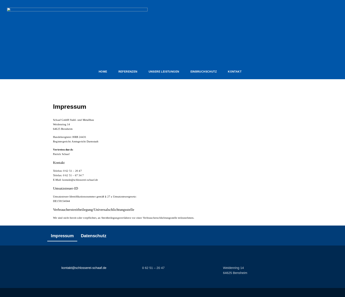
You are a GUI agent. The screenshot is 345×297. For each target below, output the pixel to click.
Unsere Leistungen (164, 71)
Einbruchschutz (203, 71)
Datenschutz (93, 235)
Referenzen (127, 71)
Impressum (62, 235)
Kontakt (235, 71)
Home (103, 71)
